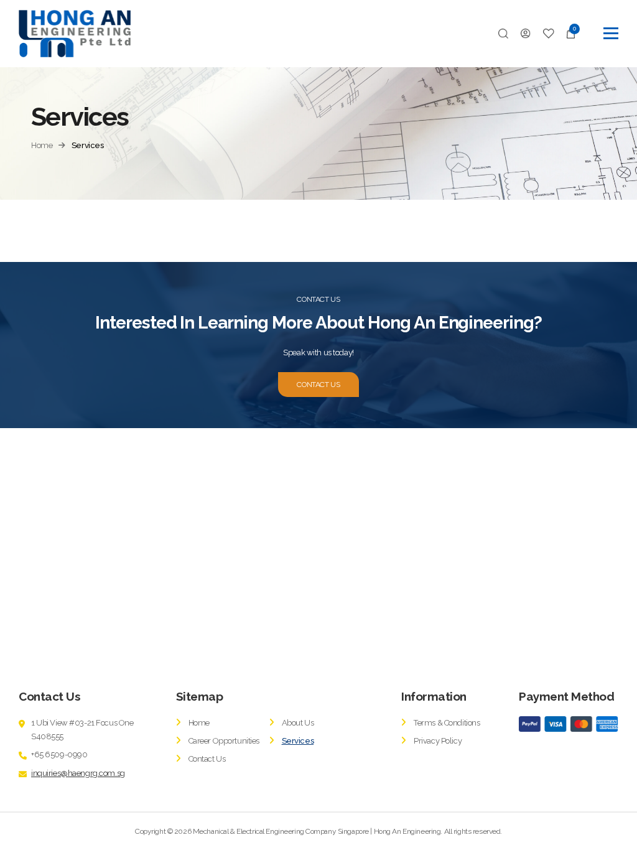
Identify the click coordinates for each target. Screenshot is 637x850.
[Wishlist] (549, 34)
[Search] (503, 34)
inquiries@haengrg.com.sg (78, 773)
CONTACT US (318, 384)
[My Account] (526, 34)
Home (41, 145)
